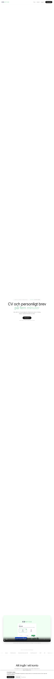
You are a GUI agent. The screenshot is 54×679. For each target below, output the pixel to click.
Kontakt (38, 2)
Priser (34, 2)
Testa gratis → (27, 317)
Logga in (42, 2)
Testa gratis (49, 2)
